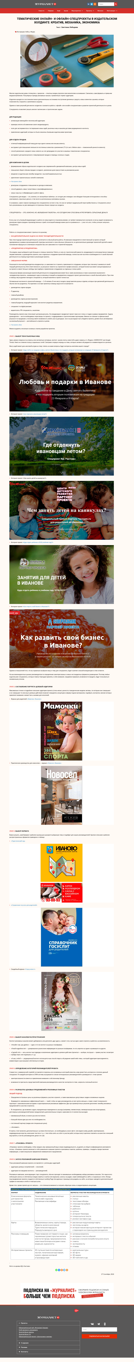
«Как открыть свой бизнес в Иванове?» (36, 606)
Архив (66, 11)
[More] (67, 1270)
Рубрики (51, 11)
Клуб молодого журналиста (28, 1330)
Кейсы (27, 32)
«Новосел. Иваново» (54, 763)
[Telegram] (91, 4)
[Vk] (88, 4)
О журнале (25, 1343)
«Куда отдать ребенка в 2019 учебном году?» (38, 542)
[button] (48, 1323)
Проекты (89, 11)
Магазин (100, 11)
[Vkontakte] (59, 1270)
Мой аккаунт (111, 11)
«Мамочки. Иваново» (34, 699)
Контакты (24, 1352)
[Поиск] (115, 4)
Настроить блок (16, 181)
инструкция (21, 32)
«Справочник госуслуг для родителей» (24, 905)
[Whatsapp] (56, 1270)
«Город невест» (30, 969)
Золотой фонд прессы (26, 1332)
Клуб (58, 11)
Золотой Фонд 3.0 (25, 1334)
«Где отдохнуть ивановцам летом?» (35, 414)
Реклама (24, 1347)
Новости (41, 11)
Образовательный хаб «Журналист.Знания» (33, 1328)
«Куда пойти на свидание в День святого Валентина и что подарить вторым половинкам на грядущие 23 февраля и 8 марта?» (66, 350)
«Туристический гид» (18, 841)
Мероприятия (76, 11)
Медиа (32, 32)
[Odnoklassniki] (95, 4)
